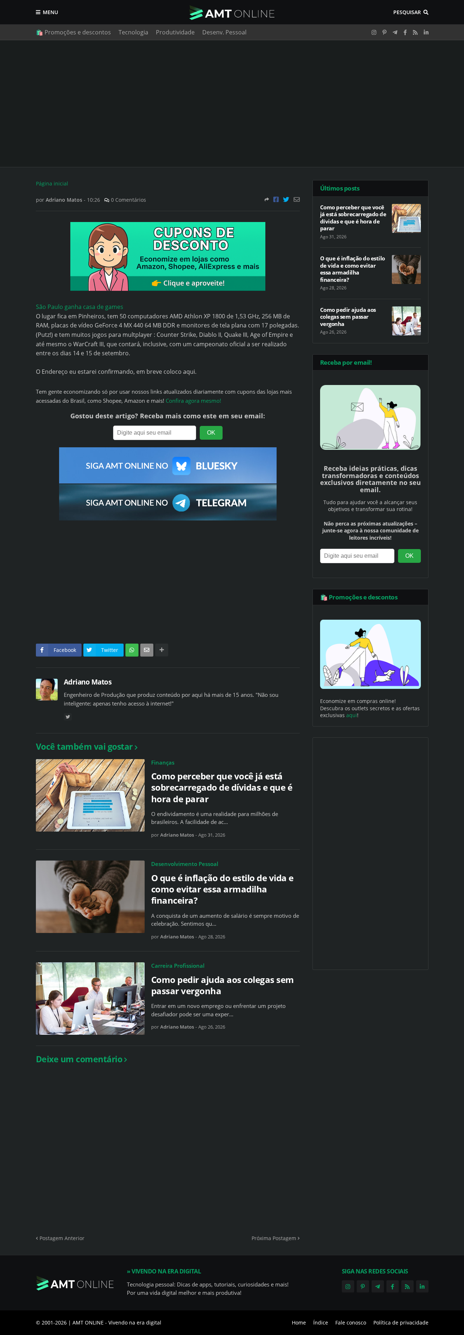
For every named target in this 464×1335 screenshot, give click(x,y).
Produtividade (175, 32)
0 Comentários (128, 199)
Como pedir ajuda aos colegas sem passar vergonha (222, 985)
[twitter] (68, 717)
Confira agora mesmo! (193, 401)
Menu (50, 12)
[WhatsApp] (131, 650)
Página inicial (52, 183)
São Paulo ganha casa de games (79, 307)
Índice (320, 1322)
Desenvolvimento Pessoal (184, 863)
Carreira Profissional (177, 965)
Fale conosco (350, 1322)
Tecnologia (133, 32)
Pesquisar (407, 12)
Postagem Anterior (62, 1238)
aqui (351, 715)
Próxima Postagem (274, 1238)
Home (299, 1322)
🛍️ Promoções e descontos (73, 32)
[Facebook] (276, 199)
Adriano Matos (88, 682)
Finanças (162, 762)
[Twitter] (286, 199)
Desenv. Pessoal (224, 32)
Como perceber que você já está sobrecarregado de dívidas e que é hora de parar (222, 787)
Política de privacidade (400, 1322)
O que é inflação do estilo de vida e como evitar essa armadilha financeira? (222, 889)
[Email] (297, 199)
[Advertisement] (232, 103)
